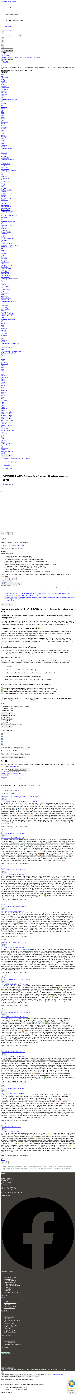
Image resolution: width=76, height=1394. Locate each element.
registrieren (7, 55)
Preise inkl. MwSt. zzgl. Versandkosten (12, 545)
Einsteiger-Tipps (9, 1323)
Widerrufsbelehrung (10, 1306)
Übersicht (4, 57)
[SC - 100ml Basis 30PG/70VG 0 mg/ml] (13, 906)
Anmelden (4, 54)
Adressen (21, 57)
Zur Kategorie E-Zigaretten (9, 99)
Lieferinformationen (10, 1277)
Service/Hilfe (8, 26)
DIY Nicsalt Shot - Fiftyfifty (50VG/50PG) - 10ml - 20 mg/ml (19, 801)
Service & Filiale (6, 1335)
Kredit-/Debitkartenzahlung (12, 1285)
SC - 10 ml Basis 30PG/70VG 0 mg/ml (12, 838)
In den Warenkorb (6, 581)
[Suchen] (20, 35)
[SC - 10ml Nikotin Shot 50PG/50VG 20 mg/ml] (15, 1012)
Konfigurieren (20, 1376)
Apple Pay (7, 1287)
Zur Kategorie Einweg (7, 148)
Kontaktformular (5, 1195)
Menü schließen (8, 50)
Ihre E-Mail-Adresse (7, 769)
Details (3, 831)
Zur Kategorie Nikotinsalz (8, 171)
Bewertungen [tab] (8, 600)
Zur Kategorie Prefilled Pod (9, 301)
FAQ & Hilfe (5, 1311)
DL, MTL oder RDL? (10, 1325)
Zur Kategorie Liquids (7, 159)
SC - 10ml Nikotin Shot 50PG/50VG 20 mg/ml (14, 1017)
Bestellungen (36, 57)
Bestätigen (4, 72)
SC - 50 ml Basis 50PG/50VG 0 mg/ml (12, 1093)
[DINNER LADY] (38, 484)
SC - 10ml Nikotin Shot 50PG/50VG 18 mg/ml (14, 984)
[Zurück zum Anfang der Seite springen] (2, 1372)
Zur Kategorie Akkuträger (8, 319)
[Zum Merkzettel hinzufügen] (4, 799)
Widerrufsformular (9, 1308)
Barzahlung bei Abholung (12, 1292)
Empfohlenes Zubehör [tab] (11, 790)
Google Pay (7, 1289)
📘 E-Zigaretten (9, 1317)
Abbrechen (4, 777)
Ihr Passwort (4, 771)
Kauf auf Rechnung (10, 1280)
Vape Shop (7, 1328)
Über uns (7, 1322)
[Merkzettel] (2, 44)
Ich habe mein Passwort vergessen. (11, 773)
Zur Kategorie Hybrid (7, 211)
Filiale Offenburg (9, 1341)
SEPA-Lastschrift (9, 1282)
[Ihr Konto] (2, 46)
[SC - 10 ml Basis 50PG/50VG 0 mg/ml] (13, 870)
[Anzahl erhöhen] (15, 578)
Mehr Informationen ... (58, 1374)
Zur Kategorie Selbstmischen (9, 279)
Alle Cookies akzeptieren (32, 1376)
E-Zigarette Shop (9, 1327)
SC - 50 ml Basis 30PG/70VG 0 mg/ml (12, 1056)
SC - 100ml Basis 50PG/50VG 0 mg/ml (12, 947)
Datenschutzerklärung (10, 1303)
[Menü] (2, 32)
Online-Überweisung (10, 1284)
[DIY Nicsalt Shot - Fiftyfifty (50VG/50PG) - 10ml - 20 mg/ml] (19, 797)
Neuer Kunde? (14, 766)
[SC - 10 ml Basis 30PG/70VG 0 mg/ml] (13, 833)
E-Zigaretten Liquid (10, 1332)
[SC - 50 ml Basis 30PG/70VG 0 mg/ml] (13, 1052)
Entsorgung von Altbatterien (12, 1344)
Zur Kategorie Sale (6, 444)
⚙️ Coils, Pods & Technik (12, 1320)
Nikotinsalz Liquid (9, 1330)
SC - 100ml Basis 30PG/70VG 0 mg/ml (12, 911)
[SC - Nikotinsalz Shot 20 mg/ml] (11, 1127)
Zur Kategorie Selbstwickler (9, 343)
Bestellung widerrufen (7, 59)
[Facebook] (38, 1270)
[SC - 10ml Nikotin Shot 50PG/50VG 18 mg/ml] (15, 979)
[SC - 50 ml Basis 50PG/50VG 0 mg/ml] (13, 1088)
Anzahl (3, 579)
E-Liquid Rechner (9, 1342)
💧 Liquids (7, 1318)
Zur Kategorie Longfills (8, 221)
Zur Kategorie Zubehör (8, 353)
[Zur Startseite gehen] (7, 30)
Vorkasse (7, 1290)
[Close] (1, 531)
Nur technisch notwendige (8, 1376)
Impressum (7, 1304)
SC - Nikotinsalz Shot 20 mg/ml (10, 1131)
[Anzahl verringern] (7, 578)
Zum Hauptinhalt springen (8, 1)
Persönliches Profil (12, 57)
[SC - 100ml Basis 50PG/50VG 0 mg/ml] (13, 943)
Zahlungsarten (28, 57)
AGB (6, 1301)
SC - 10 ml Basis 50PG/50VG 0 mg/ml (12, 874)
